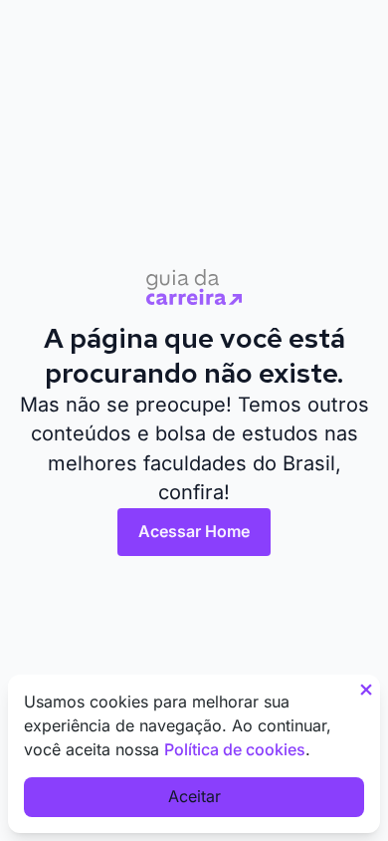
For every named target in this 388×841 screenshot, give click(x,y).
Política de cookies (234, 749)
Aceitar (194, 796)
